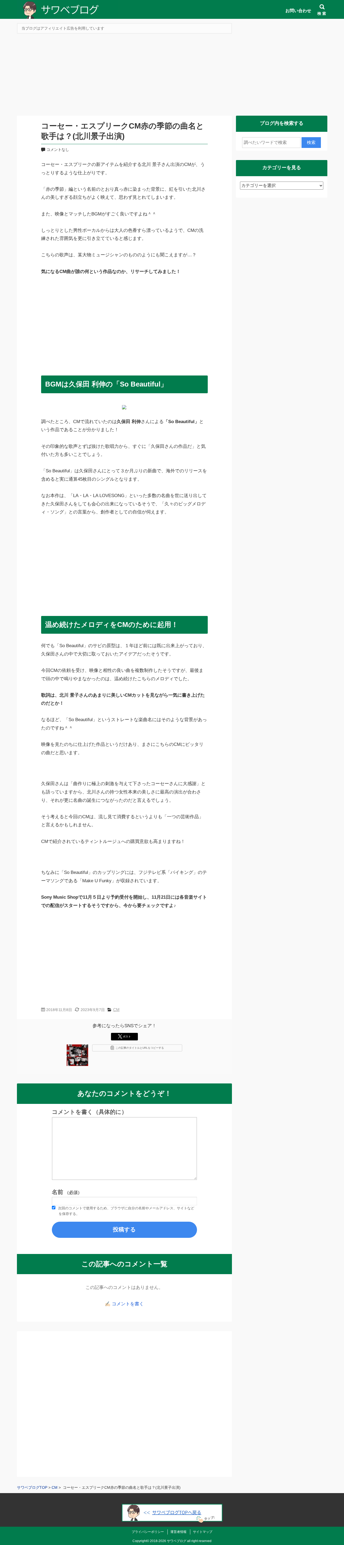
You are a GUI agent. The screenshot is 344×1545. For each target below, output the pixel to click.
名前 (67, 1192)
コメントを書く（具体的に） (89, 1112)
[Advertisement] (172, 76)
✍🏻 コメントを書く (124, 1303)
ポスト (127, 1036)
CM (116, 1009)
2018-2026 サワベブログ (168, 1541)
